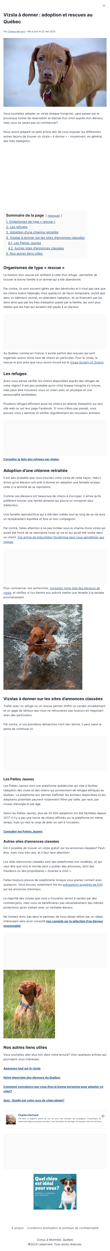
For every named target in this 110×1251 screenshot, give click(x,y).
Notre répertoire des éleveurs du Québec (31, 1077)
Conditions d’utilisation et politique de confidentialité (63, 1228)
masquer (54, 215)
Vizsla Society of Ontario (87, 362)
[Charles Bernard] (11, 1119)
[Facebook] (103, 1116)
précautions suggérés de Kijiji (83, 884)
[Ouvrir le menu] (104, 5)
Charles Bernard (16, 31)
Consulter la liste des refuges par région (31, 459)
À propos (17, 1228)
